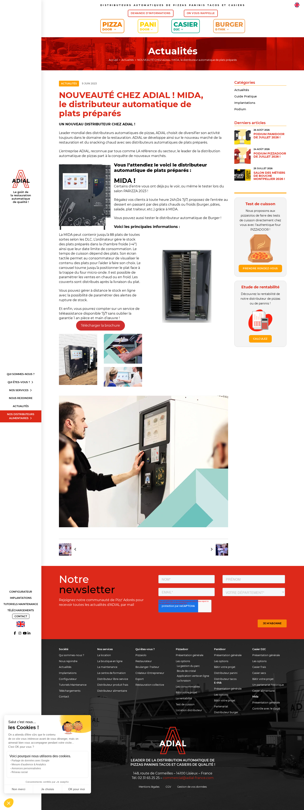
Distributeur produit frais (112, 684)
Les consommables (188, 686)
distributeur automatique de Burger (189, 218)
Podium (240, 109)
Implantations (21, 597)
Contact (20, 616)
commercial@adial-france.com (188, 778)
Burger (229, 26)
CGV (168, 786)
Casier (186, 26)
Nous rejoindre (20, 398)
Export (139, 679)
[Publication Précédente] (69, 549)
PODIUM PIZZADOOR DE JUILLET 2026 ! (270, 155)
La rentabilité (184, 698)
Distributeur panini (225, 673)
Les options (183, 661)
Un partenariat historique (268, 684)
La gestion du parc (188, 665)
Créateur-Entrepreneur (149, 673)
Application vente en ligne (193, 675)
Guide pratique (245, 96)
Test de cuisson (185, 704)
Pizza (112, 26)
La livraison (184, 680)
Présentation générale (189, 655)
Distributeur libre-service (112, 679)
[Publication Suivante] (218, 549)
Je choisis (47, 789)
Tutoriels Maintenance (21, 604)
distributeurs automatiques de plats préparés (169, 142)
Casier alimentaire (263, 690)
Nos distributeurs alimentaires (20, 416)
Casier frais (259, 667)
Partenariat (221, 706)
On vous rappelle (201, 13)
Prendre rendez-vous (260, 268)
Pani (148, 26)
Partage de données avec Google (30, 760)
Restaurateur (143, 661)
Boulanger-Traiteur (147, 667)
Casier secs (259, 673)
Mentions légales (149, 786)
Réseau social (20, 772)
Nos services (19, 390)
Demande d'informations (151, 13)
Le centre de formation (111, 673)
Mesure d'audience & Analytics (29, 764)
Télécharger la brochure (100, 325)
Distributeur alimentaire (112, 690)
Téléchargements (20, 610)
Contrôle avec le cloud (266, 708)
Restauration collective (149, 684)
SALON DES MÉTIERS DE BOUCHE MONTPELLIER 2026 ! (269, 176)
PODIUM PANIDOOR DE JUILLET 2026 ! (269, 135)
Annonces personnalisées (26, 768)
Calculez (260, 338)
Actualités (21, 406)
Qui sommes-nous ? (21, 374)
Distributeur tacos (225, 679)
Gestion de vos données (192, 786)
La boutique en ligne (109, 661)
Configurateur (20, 591)
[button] (9, 803)
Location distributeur (189, 710)
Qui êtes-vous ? (19, 382)
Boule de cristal (186, 670)
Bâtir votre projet (186, 692)
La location (104, 655)
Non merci (18, 789)
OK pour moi (76, 789)
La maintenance (107, 667)
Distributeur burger (226, 712)
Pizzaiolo (140, 655)
